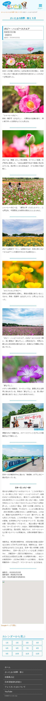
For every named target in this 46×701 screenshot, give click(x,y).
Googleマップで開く (9, 625)
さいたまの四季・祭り (20, 18)
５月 (34, 18)
